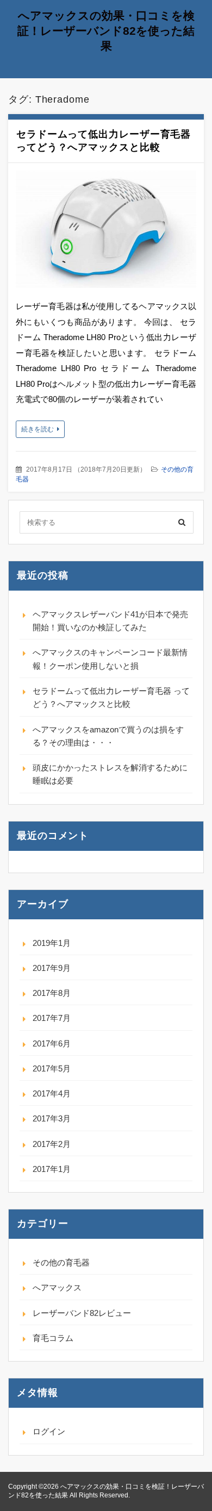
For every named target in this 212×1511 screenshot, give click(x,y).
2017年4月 (52, 1093)
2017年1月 (52, 1169)
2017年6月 (52, 1043)
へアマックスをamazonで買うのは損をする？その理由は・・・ (108, 736)
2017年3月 (52, 1118)
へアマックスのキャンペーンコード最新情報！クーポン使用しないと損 (110, 659)
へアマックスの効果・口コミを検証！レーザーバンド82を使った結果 (106, 30)
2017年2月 (52, 1144)
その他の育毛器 (61, 1262)
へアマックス (57, 1287)
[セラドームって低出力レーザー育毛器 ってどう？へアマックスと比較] (106, 232)
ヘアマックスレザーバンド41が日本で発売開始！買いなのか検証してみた (110, 621)
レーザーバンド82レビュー (82, 1313)
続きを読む (37, 429)
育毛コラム (53, 1338)
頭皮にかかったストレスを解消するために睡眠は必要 (110, 774)
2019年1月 (52, 943)
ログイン (49, 1431)
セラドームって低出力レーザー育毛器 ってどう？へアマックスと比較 (111, 697)
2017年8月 (52, 993)
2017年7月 (52, 1018)
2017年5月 (52, 1068)
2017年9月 (52, 968)
